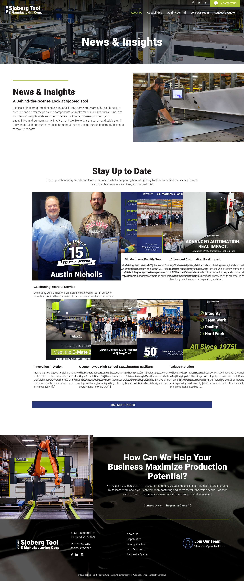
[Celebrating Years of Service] (76, 236)
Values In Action (182, 366)
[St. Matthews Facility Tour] (167, 222)
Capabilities (134, 539)
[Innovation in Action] (76, 329)
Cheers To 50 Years (139, 366)
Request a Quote (177, 505)
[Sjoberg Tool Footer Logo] (38, 539)
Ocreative (162, 575)
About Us (132, 534)
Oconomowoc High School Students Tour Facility (114, 366)
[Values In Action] (213, 329)
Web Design (138, 575)
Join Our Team (136, 549)
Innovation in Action (48, 366)
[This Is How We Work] (121, 222)
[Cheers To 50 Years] (167, 329)
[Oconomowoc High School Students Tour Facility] (121, 329)
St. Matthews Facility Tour (143, 259)
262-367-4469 (82, 544)
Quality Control (136, 544)
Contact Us (151, 505)
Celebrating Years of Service (54, 287)
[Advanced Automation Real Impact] (213, 222)
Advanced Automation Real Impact (195, 259)
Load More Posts (122, 405)
